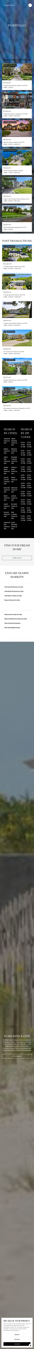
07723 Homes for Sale (29, 502)
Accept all (17, 1344)
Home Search (17, 558)
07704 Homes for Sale (23, 444)
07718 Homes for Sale (23, 477)
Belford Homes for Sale (7, 451)
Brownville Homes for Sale (7, 490)
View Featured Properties (12, 623)
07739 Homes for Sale (29, 444)
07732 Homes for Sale (29, 469)
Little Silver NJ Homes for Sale (13, 591)
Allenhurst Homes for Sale (14, 451)
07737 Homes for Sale (29, 461)
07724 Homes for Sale (29, 485)
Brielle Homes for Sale (7, 498)
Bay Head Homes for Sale (14, 506)
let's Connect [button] (17, 1056)
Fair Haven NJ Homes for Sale (13, 587)
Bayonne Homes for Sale (7, 514)
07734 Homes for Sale (23, 502)
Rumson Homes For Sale (12, 600)
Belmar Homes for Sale (14, 479)
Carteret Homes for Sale (14, 498)
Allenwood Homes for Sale (14, 490)
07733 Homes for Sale (29, 493)
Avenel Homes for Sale (7, 506)
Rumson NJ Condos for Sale (13, 614)
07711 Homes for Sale (29, 510)
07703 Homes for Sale (23, 469)
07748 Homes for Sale (23, 485)
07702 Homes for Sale (23, 461)
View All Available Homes (12, 627)
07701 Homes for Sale (29, 452)
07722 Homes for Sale (29, 518)
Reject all (17, 1334)
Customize (17, 1339)
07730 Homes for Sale (23, 518)
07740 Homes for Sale (29, 477)
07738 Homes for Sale (23, 493)
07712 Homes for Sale (23, 510)
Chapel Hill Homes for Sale (7, 440)
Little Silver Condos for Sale (13, 595)
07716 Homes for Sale (23, 452)
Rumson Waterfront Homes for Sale (15, 619)
